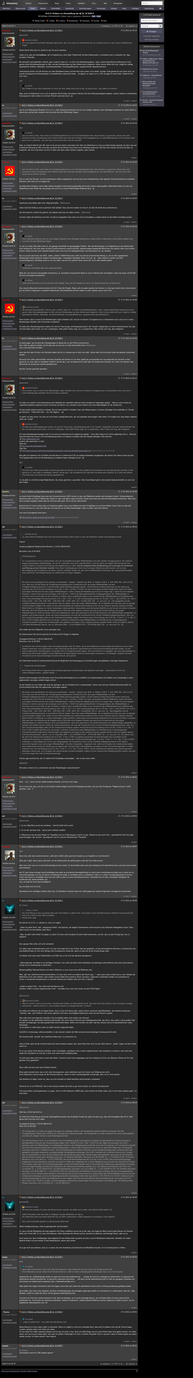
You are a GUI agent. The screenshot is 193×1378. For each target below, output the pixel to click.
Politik (32, 8)
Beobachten (73, 21)
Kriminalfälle (55, 8)
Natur (124, 8)
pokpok (5, 1346)
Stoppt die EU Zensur (150, 70)
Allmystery (12, 3)
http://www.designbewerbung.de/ (34, 446)
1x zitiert (126, 119)
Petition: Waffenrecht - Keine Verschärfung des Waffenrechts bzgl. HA (153, 62)
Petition (63, 16)
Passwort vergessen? (152, 36)
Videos (68, 3)
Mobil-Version (32, 1371)
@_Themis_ (23, 905)
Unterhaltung (149, 8)
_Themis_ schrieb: (31, 910)
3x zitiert (126, 522)
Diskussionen (43, 3)
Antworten (86, 21)
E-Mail (98, 16)
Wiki (105, 3)
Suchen (96, 21)
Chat (94, 3)
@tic (21, 81)
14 (121, 26)
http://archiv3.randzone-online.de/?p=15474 (38, 517)
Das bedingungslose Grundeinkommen (152, 94)
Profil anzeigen (7, 54)
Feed (93, 16)
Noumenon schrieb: (32, 307)
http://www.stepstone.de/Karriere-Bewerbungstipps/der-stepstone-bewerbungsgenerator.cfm (56, 451)
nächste (132, 26)
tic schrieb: (29, 86)
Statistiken (81, 3)
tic (3, 105)
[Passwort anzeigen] (161, 27)
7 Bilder (51, 21)
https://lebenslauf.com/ (31, 439)
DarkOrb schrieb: (31, 534)
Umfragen (135, 8)
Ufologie (114, 8)
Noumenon (6, 31)
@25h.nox (35, 923)
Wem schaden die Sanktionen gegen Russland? (150, 85)
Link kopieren (7, 59)
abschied (6, 162)
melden (134, 101)
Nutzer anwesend (151, 15)
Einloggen (152, 31)
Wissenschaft (20, 8)
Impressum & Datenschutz (10, 1371)
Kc (3, 901)
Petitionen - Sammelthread (152, 76)
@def (27, 782)
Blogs (57, 3)
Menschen (6, 8)
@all (21, 851)
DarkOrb (5, 492)
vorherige (105, 26)
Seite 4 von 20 (7, 26)
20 (127, 26)
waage (4, 1257)
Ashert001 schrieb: (31, 1207)
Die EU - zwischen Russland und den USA (153, 102)
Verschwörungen (85, 8)
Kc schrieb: (29, 1267)
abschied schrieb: (31, 40)
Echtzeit (28, 3)
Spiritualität (70, 8)
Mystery (43, 8)
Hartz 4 (69, 16)
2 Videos (61, 21)
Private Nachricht (8, 57)
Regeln (23, 1371)
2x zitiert (126, 101)
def (3, 527)
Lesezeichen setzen (9, 62)
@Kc (21, 1262)
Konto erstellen (153, 40)
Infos (105, 21)
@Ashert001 (24, 1202)
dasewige (6, 847)
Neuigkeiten (118, 3)
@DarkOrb (23, 763)
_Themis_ (6, 1312)
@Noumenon (50, 110)
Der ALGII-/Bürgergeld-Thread (152, 53)
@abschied (23, 35)
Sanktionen (77, 16)
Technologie (101, 8)
